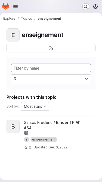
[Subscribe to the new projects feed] (51, 48)
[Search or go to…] (85, 6)
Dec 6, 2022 (57, 147)
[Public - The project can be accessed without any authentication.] (26, 133)
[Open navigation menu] (15, 6)
